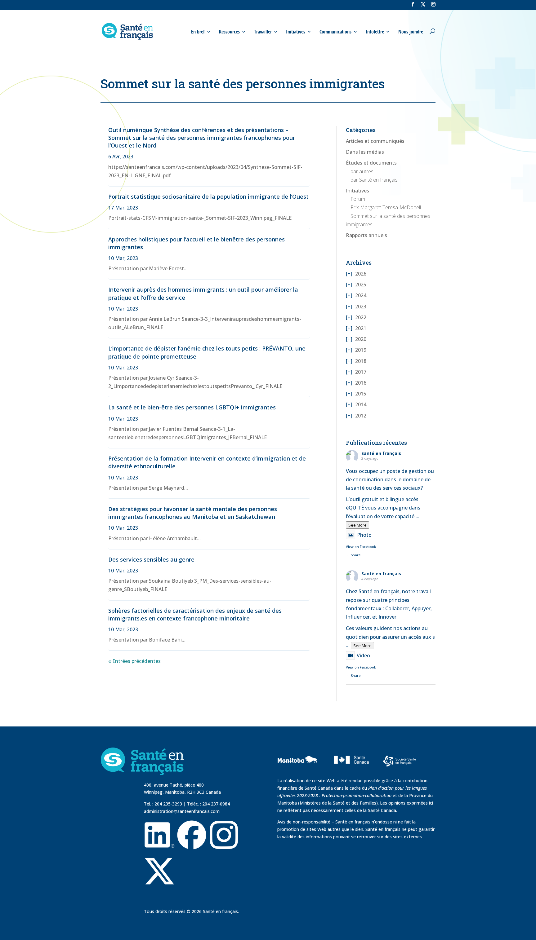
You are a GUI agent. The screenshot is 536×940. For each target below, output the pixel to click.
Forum (358, 199)
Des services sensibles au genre (151, 559)
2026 (360, 273)
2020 (360, 339)
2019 (360, 349)
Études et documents (371, 162)
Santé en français (381, 453)
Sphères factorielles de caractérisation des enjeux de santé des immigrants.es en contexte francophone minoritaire (195, 614)
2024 (360, 295)
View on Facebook (361, 546)
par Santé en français (374, 179)
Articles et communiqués (375, 141)
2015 (360, 393)
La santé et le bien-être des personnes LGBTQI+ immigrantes (192, 407)
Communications (335, 32)
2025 (360, 284)
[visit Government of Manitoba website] (298, 773)
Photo (364, 535)
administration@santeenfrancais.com (182, 811)
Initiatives (357, 190)
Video (363, 655)
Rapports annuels (366, 235)
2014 (360, 404)
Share (355, 555)
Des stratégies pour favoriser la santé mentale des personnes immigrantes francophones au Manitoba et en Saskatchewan (192, 512)
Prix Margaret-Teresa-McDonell (386, 207)
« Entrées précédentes (134, 661)
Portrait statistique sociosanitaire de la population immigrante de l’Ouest (208, 196)
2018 (360, 361)
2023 (360, 306)
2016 (360, 382)
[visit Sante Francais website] (399, 762)
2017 (360, 371)
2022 (360, 317)
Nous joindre (410, 32)
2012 (360, 415)
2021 (360, 328)
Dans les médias (365, 151)
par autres (362, 171)
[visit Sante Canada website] (350, 773)
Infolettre (375, 32)
